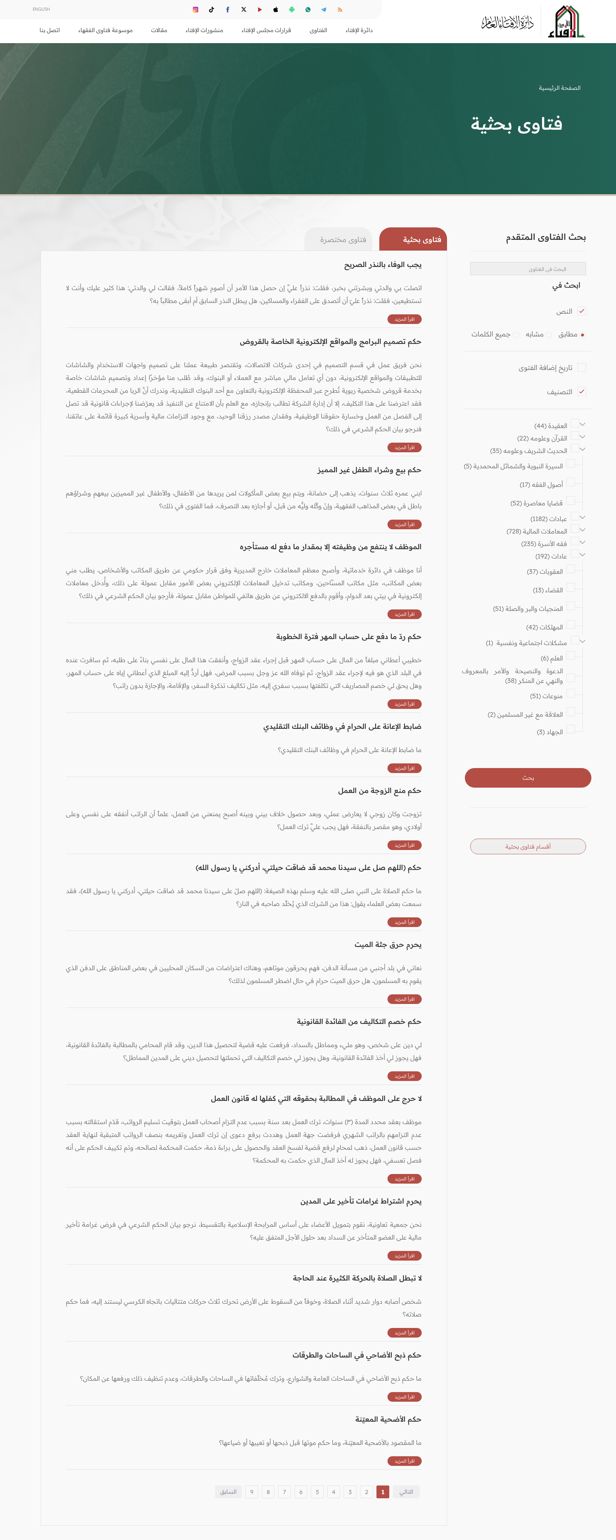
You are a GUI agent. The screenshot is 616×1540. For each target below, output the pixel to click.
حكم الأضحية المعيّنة (388, 1419)
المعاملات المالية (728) (537, 531)
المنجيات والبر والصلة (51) (528, 608)
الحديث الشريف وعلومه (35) (528, 451)
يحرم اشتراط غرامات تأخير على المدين (361, 1200)
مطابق (568, 334)
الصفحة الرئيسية (560, 87)
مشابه (535, 334)
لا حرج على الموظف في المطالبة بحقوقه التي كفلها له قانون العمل (316, 1098)
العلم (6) (552, 658)
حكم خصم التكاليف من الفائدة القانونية (359, 1021)
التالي (406, 1491)
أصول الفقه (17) (541, 484)
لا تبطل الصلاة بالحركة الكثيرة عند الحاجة (357, 1277)
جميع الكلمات (491, 334)
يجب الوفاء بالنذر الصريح (383, 264)
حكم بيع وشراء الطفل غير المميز (370, 469)
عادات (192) (551, 556)
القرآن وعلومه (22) (542, 438)
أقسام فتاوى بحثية (528, 846)
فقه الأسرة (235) (544, 544)
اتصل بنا (50, 30)
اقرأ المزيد (405, 319)
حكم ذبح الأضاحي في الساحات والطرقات (357, 1354)
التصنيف (560, 391)
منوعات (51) (546, 696)
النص (564, 311)
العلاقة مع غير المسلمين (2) (525, 714)
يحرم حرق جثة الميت (388, 944)
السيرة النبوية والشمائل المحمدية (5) (513, 466)
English (41, 9)
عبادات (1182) (548, 519)
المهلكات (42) (544, 627)
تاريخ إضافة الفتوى (546, 367)
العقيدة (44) (550, 426)
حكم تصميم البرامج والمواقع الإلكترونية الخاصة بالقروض (331, 341)
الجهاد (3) (550, 732)
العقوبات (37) (545, 571)
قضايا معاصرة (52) (536, 503)
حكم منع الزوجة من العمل (380, 790)
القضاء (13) (548, 590)
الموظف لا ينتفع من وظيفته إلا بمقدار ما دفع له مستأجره (331, 546)
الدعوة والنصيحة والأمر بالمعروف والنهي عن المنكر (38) (509, 676)
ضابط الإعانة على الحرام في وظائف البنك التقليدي (342, 726)
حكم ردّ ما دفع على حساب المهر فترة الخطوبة (349, 636)
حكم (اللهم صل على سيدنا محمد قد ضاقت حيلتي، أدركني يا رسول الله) (309, 867)
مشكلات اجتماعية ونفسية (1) (526, 643)
